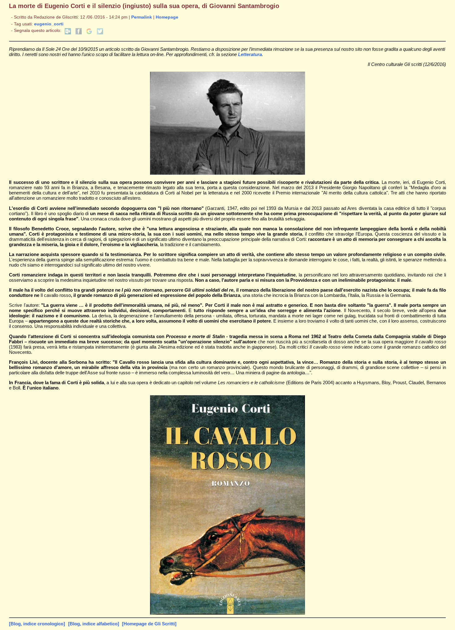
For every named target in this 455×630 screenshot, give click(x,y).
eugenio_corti (48, 24)
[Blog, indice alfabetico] (93, 623)
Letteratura (250, 54)
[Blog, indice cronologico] (37, 623)
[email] (68, 33)
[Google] (89, 33)
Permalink (141, 17)
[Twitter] (100, 33)
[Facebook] (79, 33)
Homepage (167, 17)
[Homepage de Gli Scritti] (149, 623)
